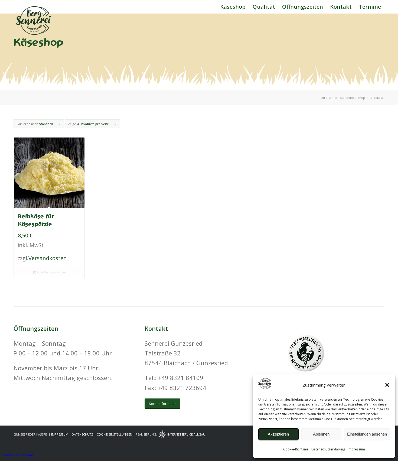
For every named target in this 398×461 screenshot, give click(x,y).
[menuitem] (233, 7)
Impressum (356, 449)
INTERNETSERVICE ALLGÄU (186, 434)
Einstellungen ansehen (367, 434)
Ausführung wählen (51, 272)
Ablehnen (321, 434)
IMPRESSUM (59, 434)
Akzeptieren (278, 434)
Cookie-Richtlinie (296, 449)
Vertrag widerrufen (18, 455)
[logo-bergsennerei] (34, 7)
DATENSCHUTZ (82, 434)
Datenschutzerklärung (328, 449)
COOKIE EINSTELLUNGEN (114, 434)
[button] (387, 385)
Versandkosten (47, 258)
